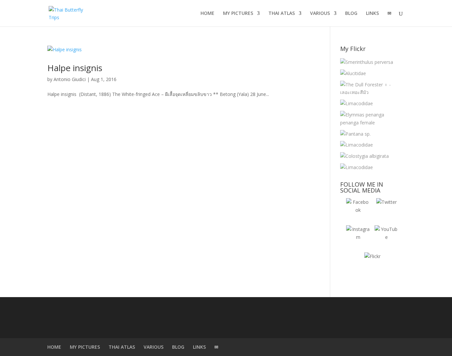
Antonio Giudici (70, 79)
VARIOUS (320, 13)
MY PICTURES (238, 13)
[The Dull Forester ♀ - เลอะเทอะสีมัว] (370, 89)
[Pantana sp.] (355, 134)
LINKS (372, 13)
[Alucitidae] (353, 73)
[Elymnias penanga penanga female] (370, 119)
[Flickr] (372, 264)
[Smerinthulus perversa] (366, 62)
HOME (207, 13)
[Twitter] (386, 210)
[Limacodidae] (356, 104)
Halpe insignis (74, 68)
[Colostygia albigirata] (364, 156)
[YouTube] (386, 237)
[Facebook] (358, 210)
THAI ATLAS (281, 13)
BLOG (351, 13)
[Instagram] (358, 237)
